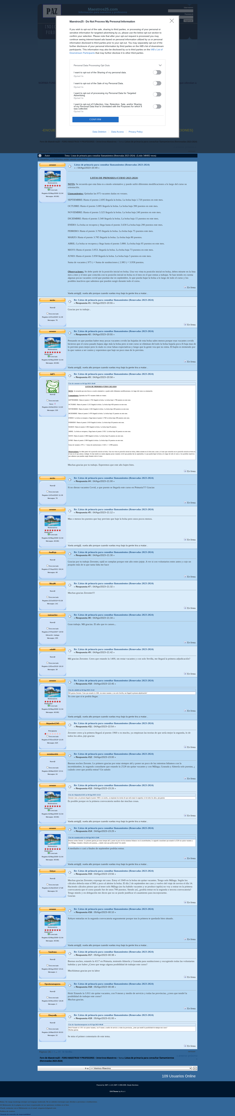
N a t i (123, 1091)
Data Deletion (99, 131)
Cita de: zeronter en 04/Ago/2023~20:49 (81, 383)
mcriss (52, 300)
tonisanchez (52, 615)
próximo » (192, 1057)
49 (59, 1051)
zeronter (52, 165)
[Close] (173, 22)
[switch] (157, 72)
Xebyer (52, 871)
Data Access (117, 131)
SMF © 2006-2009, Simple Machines (126, 1085)
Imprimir (191, 1052)
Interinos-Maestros (106, 1057)
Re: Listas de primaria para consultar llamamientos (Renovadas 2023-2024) (114, 300)
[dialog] (117, 77)
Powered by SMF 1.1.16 (105, 1085)
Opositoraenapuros (52, 984)
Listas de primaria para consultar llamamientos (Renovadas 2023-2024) (112, 164)
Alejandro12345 (52, 723)
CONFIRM (95, 119)
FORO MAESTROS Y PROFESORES (78, 1057)
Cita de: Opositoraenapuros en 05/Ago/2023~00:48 (85, 1024)
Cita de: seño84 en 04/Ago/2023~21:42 (81, 690)
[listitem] (117, 65)
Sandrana (52, 952)
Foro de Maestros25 (50, 1057)
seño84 (52, 649)
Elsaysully (52, 1015)
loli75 (52, 374)
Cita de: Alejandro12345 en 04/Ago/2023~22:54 (84, 795)
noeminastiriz (52, 754)
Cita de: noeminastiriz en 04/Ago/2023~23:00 (83, 837)
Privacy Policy (136, 131)
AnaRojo (52, 552)
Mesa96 (52, 583)
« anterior (182, 1055)
